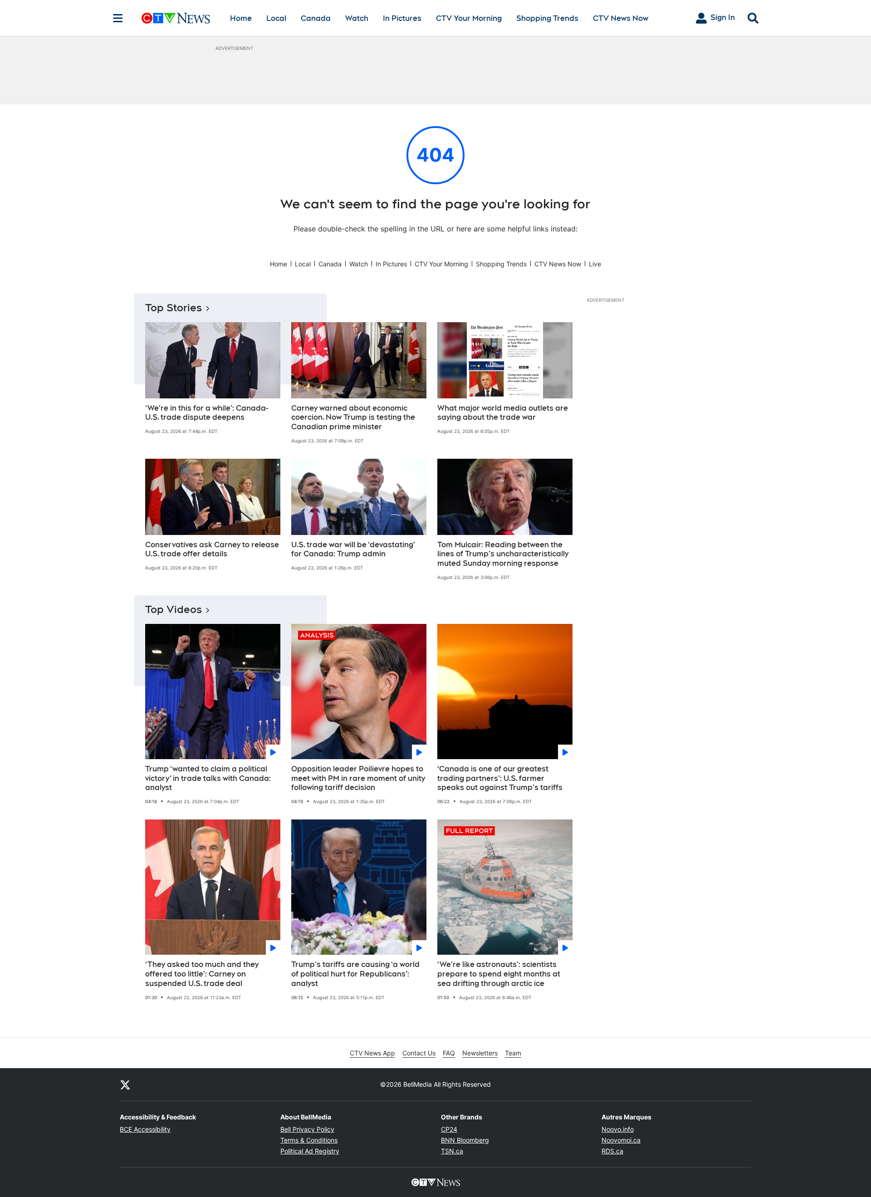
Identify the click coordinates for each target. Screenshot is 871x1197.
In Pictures (402, 18)
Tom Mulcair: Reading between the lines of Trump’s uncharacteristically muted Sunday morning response (502, 554)
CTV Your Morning (469, 18)
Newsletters (480, 1053)
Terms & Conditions (309, 1140)
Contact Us (419, 1053)
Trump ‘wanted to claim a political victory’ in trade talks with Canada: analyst (208, 778)
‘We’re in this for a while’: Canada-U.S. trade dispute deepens (206, 413)
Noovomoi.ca (621, 1140)
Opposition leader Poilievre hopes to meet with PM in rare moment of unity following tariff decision (358, 778)
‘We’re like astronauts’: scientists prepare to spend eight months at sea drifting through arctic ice (498, 974)
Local (276, 18)
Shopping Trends (547, 18)
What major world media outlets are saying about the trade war (502, 413)
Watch (356, 18)
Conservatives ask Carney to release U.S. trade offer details (212, 549)
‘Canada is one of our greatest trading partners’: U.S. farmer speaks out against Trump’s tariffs (500, 778)
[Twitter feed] (125, 1084)
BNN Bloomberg (465, 1140)
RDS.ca (612, 1151)
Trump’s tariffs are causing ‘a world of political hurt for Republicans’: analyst (355, 974)
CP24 (449, 1129)
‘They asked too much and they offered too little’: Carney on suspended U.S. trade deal (202, 974)
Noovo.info (618, 1129)
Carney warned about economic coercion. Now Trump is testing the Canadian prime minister (353, 418)
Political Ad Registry (309, 1151)
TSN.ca (452, 1151)
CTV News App (372, 1053)
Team (513, 1053)
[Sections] (118, 18)
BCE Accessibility (145, 1129)
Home (241, 18)
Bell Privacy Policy (307, 1129)
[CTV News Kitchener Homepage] (176, 18)
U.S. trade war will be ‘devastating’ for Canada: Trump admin (353, 549)
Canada (316, 18)
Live (595, 264)
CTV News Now (620, 18)
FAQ (449, 1053)
